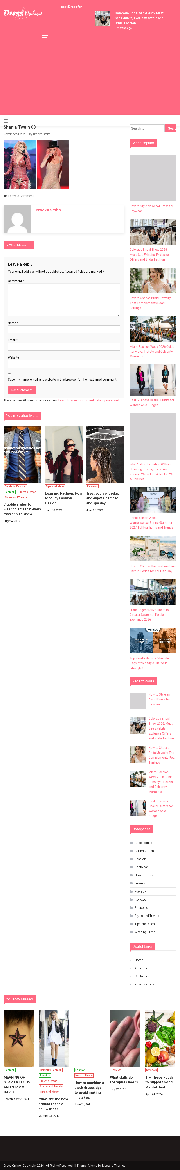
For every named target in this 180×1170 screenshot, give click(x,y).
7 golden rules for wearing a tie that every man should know (22, 509)
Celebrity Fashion (15, 486)
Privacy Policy (144, 984)
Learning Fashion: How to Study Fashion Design (63, 498)
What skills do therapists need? (124, 1079)
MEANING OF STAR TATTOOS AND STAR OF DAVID (17, 1084)
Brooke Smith (41, 134)
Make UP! (141, 891)
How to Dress (27, 492)
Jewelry (140, 883)
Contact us (142, 976)
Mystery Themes (114, 1165)
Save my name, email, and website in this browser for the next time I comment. (62, 379)
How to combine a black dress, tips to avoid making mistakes (89, 1090)
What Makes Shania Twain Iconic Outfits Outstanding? (21, 245)
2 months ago (120, 28)
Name (13, 323)
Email (13, 340)
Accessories (143, 843)
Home (139, 960)
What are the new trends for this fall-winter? (53, 1104)
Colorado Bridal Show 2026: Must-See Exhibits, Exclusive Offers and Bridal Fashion (137, 18)
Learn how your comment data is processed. (89, 400)
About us (141, 968)
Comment (16, 281)
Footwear (141, 867)
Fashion (10, 492)
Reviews (92, 486)
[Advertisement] (90, 82)
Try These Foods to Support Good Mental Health (159, 1082)
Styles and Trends (16, 497)
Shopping (141, 907)
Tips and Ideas (55, 486)
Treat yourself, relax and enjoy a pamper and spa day (102, 498)
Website (13, 357)
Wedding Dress (145, 932)
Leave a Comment (21, 196)
